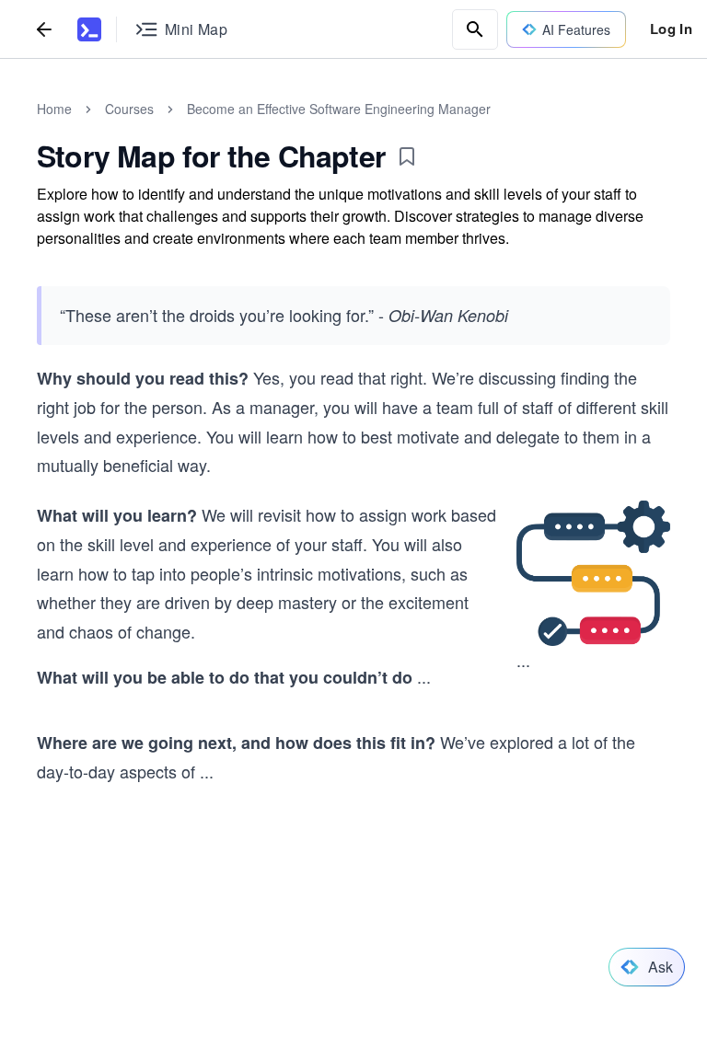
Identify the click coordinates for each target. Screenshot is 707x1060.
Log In (671, 28)
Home (54, 108)
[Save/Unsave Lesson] (407, 156)
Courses (129, 108)
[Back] (44, 29)
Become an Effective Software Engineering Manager (339, 108)
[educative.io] (89, 29)
